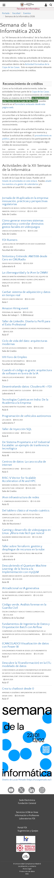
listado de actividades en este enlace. (20, 181)
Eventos (27, 13)
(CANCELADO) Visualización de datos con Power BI (25, 645)
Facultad (16, 13)
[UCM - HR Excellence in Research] (25, 839)
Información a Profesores (27, 815)
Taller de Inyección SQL (17, 429)
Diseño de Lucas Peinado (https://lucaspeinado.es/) (26, 779)
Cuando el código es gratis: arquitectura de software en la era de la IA (27, 372)
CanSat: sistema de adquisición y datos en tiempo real (26, 293)
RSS (27, 874)
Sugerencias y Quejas (28, 831)
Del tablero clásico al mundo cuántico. (26, 510)
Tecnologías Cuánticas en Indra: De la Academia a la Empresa (25, 401)
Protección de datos (27, 871)
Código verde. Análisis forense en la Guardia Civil (24, 606)
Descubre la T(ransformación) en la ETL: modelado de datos (27, 664)
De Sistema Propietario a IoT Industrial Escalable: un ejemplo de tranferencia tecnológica (26, 445)
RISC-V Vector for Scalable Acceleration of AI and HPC (19, 479)
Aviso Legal (27, 869)
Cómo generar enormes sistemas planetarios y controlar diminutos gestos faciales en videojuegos (22, 224)
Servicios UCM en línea (27, 812)
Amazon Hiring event (15, 308)
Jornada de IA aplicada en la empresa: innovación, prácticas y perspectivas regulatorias (25, 201)
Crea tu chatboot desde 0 (18, 688)
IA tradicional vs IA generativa (20, 588)
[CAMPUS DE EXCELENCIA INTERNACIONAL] (25, 848)
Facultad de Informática (28, 8)
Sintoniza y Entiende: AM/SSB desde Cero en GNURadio (24, 258)
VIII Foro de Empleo (14, 357)
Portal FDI (22, 827)
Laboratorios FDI (27, 818)
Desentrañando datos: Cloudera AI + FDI (27, 386)
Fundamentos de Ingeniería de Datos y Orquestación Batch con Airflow (26, 625)
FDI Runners (9, 240)
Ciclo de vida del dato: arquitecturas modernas (24, 342)
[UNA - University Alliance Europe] (26, 856)
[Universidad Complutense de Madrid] (27, 4)
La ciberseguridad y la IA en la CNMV (25, 272)
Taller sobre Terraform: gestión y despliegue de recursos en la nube (23, 548)
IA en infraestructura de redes (20, 497)
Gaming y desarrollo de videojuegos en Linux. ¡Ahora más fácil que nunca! (26, 531)
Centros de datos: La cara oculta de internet (24, 463)
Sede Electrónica (27, 800)
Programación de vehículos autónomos (26, 416)
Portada (5, 13)
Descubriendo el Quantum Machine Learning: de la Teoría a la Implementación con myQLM (24, 569)
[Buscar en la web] (51, 5)
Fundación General (27, 803)
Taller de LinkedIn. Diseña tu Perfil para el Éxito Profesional (26, 323)
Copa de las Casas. (41, 91)
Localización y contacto (27, 866)
